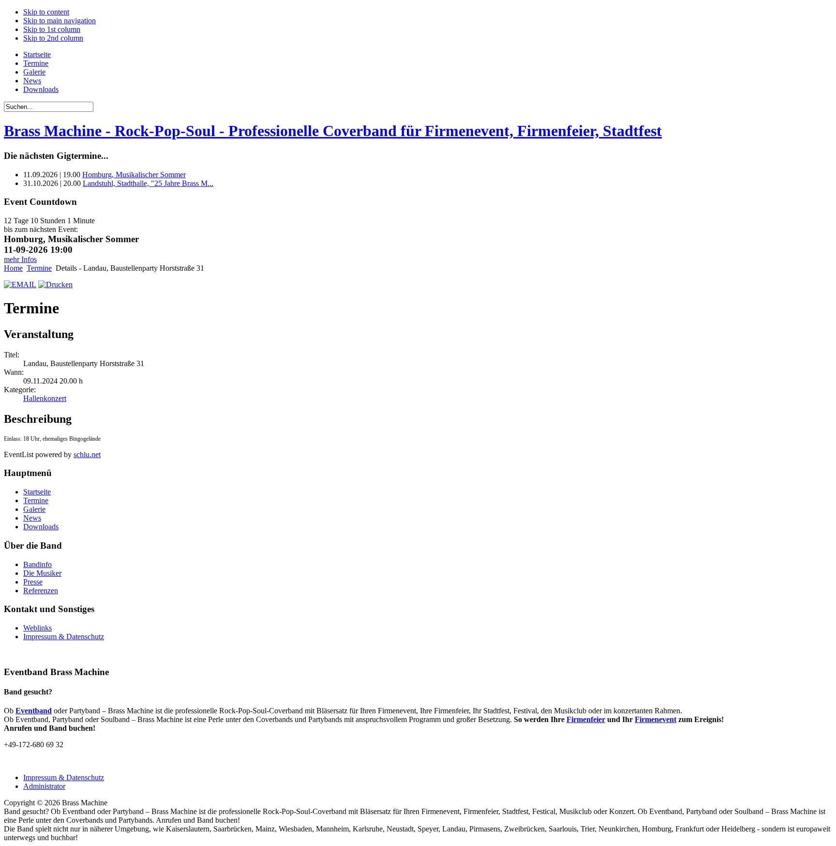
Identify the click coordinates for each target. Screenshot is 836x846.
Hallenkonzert (44, 398)
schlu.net (87, 454)
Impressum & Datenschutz (63, 777)
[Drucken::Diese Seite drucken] (55, 284)
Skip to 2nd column (53, 38)
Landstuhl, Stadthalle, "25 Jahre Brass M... (148, 183)
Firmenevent (655, 719)
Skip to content (46, 12)
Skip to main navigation (59, 20)
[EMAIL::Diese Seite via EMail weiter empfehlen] (20, 284)
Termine (39, 268)
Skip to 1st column (51, 29)
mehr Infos (20, 259)
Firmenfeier (586, 719)
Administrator (44, 786)
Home (13, 268)
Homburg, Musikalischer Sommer (134, 174)
